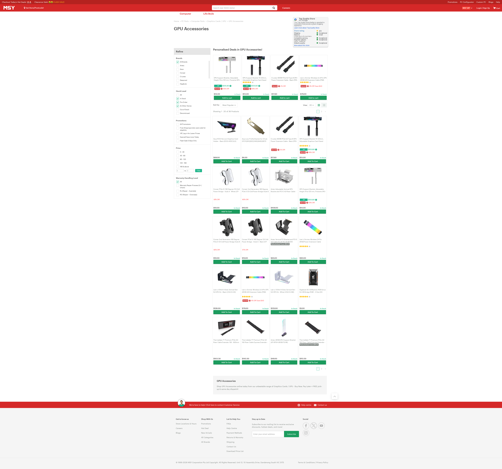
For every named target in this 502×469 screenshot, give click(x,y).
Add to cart (227, 98)
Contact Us (231, 446)
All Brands (205, 442)
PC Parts (185, 21)
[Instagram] (306, 435)
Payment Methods (234, 433)
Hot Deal (205, 428)
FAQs (229, 424)
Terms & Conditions (306, 462)
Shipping (230, 442)
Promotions (452, 2)
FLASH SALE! (58, 2)
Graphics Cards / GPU (216, 21)
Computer (185, 13)
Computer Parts (198, 21)
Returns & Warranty (235, 437)
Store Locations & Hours (186, 424)
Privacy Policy (322, 462)
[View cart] (494, 8)
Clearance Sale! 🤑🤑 (43, 2)
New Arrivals (206, 433)
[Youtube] (321, 428)
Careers (286, 8)
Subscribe (291, 434)
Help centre (306, 405)
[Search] (273, 8)
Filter (199, 171)
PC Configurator (467, 2)
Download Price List (235, 451)
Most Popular (228, 105)
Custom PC (481, 2)
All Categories (207, 437)
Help (498, 2)
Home (176, 21)
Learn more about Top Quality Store (306, 28)
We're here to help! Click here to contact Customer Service (214, 405)
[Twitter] (314, 428)
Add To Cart (226, 161)
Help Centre (232, 428)
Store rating (299, 31)
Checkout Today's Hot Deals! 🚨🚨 (17, 2)
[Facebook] (306, 428)
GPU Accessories (236, 21)
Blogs (491, 2)
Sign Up (486, 8)
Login (479, 8)
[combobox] (244, 7)
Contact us (322, 405)
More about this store (301, 45)
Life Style (208, 13)
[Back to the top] (335, 396)
